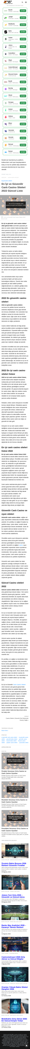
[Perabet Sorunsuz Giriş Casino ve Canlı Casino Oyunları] (15, 761)
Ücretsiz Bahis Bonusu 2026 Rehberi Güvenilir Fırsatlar (14, 864)
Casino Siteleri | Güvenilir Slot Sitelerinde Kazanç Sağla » (17, 719)
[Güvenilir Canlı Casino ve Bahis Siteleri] (8, 2)
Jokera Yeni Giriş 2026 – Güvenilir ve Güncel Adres (13, 896)
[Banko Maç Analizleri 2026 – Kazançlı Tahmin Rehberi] (15, 912)
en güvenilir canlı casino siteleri (9, 737)
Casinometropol (13, 953)
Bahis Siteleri (5, 859)
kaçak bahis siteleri (13, 177)
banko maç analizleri (16, 921)
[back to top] (26, 1045)
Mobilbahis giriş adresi (16, 1015)
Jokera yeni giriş (15, 891)
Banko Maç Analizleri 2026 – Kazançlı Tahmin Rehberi (14, 926)
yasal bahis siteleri (23, 742)
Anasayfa (4, 177)
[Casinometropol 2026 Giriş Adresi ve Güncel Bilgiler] (15, 944)
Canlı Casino (5, 953)
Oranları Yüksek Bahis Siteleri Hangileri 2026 (15, 988)
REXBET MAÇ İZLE (6, 174)
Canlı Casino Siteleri (19, 684)
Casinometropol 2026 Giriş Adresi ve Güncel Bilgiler (13, 958)
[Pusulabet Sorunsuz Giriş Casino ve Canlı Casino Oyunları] (15, 818)
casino (21, 545)
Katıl (24, 10)
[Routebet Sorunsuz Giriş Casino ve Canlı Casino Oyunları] (15, 789)
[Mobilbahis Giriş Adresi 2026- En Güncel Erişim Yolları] (15, 1006)
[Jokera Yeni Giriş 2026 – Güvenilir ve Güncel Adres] (15, 882)
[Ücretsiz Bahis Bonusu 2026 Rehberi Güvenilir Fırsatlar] (15, 850)
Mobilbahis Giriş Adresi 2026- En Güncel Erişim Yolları (14, 1020)
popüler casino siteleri (12, 742)
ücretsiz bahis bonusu (16, 859)
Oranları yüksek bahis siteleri (18, 983)
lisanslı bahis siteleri (12, 740)
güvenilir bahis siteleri (12, 739)
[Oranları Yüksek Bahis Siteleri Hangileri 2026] (15, 974)
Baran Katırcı (5, 730)
